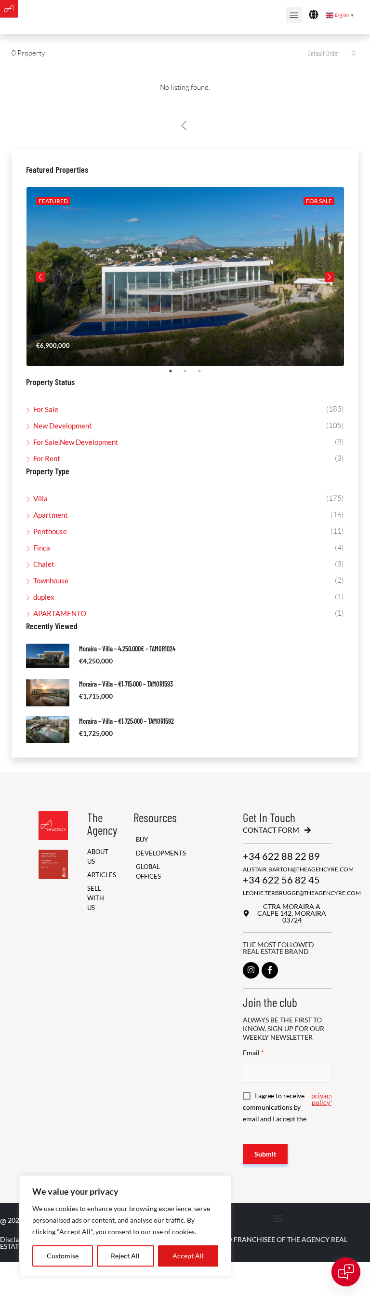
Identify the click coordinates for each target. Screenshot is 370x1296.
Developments (146, 853)
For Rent (46, 458)
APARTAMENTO (59, 613)
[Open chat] (345, 1271)
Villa (40, 498)
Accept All (188, 1256)
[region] (125, 1226)
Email (253, 1053)
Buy (142, 839)
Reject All (125, 1256)
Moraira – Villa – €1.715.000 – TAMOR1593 (126, 684)
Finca (41, 547)
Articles (93, 875)
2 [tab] (190, 375)
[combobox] (331, 53)
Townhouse (50, 580)
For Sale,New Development (76, 442)
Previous (40, 277)
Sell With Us (93, 898)
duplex (43, 597)
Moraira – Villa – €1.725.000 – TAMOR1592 (126, 721)
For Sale (45, 409)
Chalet (43, 564)
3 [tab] (204, 375)
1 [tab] (175, 375)
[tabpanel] (185, 276)
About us (93, 856)
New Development (62, 425)
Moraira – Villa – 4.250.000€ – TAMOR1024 (127, 649)
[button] (278, 1219)
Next (329, 277)
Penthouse (50, 531)
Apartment (50, 514)
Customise (63, 1256)
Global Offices (146, 871)
